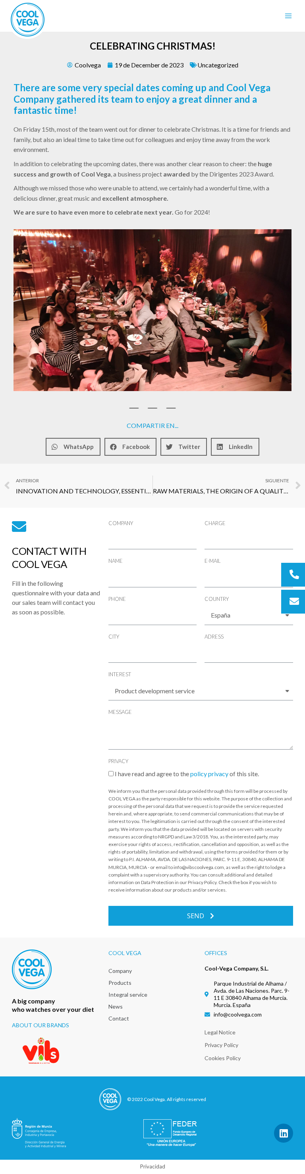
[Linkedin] (283, 1133)
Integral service (127, 994)
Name (115, 561)
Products (119, 982)
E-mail (213, 561)
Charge (215, 523)
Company (120, 523)
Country (217, 599)
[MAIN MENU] (288, 16)
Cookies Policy (223, 1058)
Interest (119, 674)
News (115, 1006)
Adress (214, 636)
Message (120, 712)
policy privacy (209, 773)
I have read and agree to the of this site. (187, 773)
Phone (117, 599)
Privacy (118, 761)
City (113, 636)
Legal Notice (220, 1032)
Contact (118, 1018)
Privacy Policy (221, 1045)
